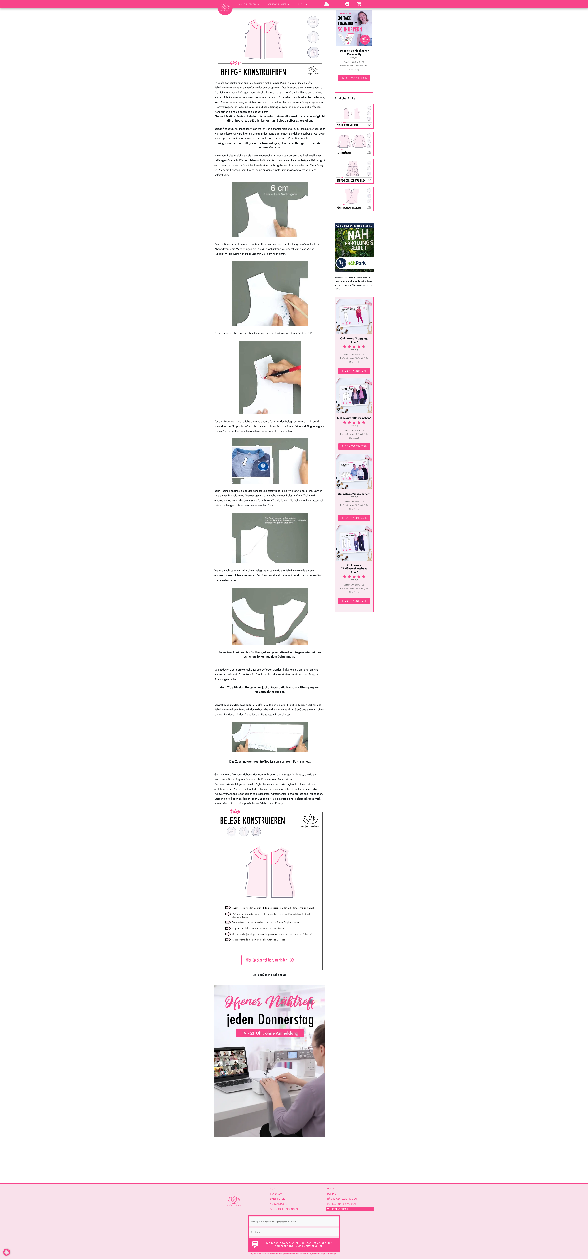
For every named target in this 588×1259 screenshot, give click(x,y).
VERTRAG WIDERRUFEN (339, 1209)
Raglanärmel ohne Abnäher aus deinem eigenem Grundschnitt (354, 144)
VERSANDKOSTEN (279, 1204)
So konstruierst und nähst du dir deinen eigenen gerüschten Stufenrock (354, 171)
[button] (6, 1252)
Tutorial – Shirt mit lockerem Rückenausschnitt (354, 199)
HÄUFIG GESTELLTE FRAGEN (342, 1199)
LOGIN (330, 1188)
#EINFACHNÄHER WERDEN (341, 1204)
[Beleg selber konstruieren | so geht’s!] (269, 46)
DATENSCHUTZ (277, 1199)
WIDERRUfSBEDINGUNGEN (284, 1209)
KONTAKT (332, 1193)
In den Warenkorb (354, 78)
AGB (272, 1188)
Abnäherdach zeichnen (354, 116)
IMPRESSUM (276, 1193)
